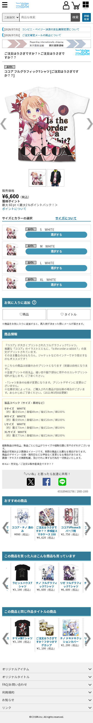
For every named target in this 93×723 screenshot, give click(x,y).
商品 (26, 314)
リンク (6, 707)
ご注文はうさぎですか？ (21, 53)
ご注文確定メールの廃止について (41, 35)
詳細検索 (86, 17)
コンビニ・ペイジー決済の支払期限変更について (50, 29)
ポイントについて (14, 209)
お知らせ (8, 700)
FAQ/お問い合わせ (14, 684)
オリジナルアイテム (15, 669)
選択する (56, 234)
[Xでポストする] (31, 484)
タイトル (70, 314)
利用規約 (8, 692)
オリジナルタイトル (15, 677)
